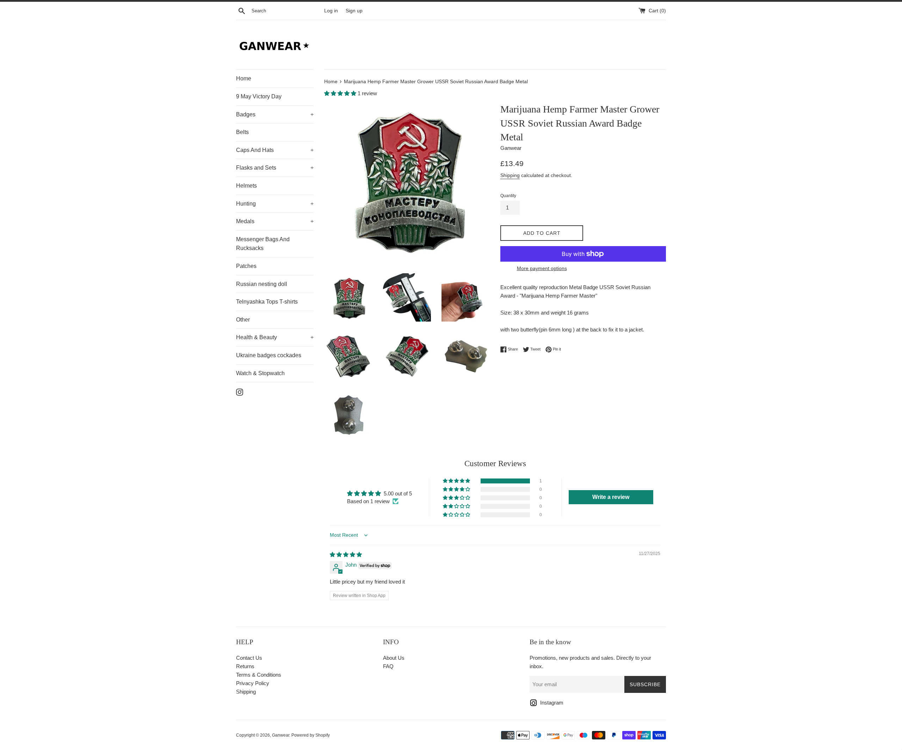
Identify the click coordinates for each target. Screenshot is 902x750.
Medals (275, 221)
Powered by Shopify (310, 735)
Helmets (246, 186)
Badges (275, 114)
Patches (246, 266)
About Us (393, 658)
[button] (341, 93)
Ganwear (280, 735)
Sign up (354, 10)
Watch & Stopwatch (260, 373)
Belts (242, 132)
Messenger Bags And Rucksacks (263, 243)
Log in (331, 10)
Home (243, 78)
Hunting (275, 204)
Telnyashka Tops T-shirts (267, 302)
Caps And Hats (275, 150)
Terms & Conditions (258, 675)
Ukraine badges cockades (268, 355)
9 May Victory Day (259, 96)
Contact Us (249, 658)
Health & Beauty (275, 337)
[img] (346, 554)
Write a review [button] (610, 497)
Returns (245, 666)
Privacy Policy (252, 683)
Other (243, 320)
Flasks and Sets (275, 168)
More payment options (542, 268)
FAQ (388, 666)
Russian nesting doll (261, 284)
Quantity (508, 195)
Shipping (510, 175)
